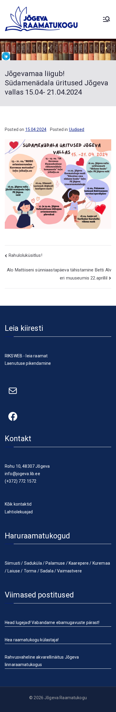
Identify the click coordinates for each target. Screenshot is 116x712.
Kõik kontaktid (18, 504)
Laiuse (13, 571)
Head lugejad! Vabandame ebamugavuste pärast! (52, 622)
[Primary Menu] (106, 19)
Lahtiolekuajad (19, 511)
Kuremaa (101, 563)
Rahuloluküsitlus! (25, 255)
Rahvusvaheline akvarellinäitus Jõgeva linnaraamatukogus (42, 661)
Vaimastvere (69, 571)
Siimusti (12, 563)
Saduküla (33, 563)
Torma (30, 571)
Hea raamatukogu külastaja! (32, 639)
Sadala (47, 571)
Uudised (76, 129)
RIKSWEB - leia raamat (26, 355)
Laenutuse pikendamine (28, 363)
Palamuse (55, 563)
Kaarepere (79, 563)
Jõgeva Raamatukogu (65, 697)
